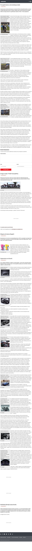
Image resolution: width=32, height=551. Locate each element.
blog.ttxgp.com (14, 229)
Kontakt (24, 537)
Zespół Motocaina (3, 537)
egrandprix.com (19, 229)
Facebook (2, 534)
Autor (1, 164)
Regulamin (8, 537)
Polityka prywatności (15, 537)
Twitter (6, 534)
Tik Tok (12, 534)
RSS (0, 534)
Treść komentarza (3, 153)
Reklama (20, 537)
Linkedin (10, 534)
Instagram (8, 534)
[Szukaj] (29, 1)
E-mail (17, 164)
